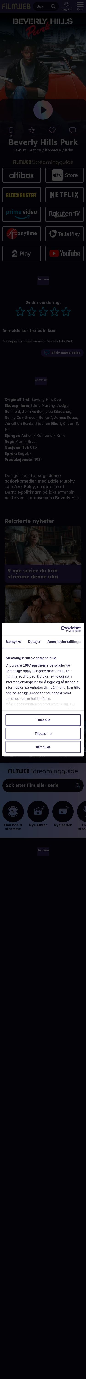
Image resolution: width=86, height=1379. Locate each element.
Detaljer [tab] (34, 642)
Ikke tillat (43, 747)
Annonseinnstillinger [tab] (64, 642)
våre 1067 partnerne (31, 665)
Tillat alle (43, 720)
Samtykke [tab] (13, 642)
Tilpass (40, 733)
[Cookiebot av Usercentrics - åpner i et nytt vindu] (61, 629)
